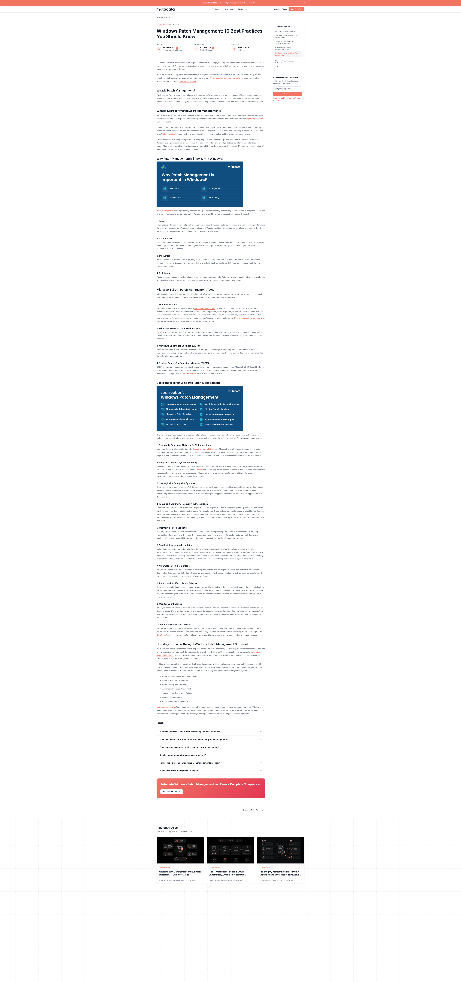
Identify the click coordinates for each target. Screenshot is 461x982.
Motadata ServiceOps (166, 707)
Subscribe (287, 94)
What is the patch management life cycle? (179, 770)
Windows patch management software (226, 78)
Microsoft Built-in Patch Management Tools (283, 48)
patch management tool (204, 308)
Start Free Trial (297, 9)
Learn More (252, 3)
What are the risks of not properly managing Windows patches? (190, 731)
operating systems (255, 118)
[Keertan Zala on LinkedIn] (213, 48)
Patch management (165, 211)
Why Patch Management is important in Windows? (284, 42)
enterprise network (187, 81)
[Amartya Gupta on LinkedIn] (177, 48)
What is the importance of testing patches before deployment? (189, 747)
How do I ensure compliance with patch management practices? (190, 763)
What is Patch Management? (285, 31)
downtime (161, 635)
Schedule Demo (280, 9)
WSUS (159, 332)
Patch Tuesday (168, 134)
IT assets (198, 470)
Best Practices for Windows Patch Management (287, 54)
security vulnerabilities (204, 449)
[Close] (304, 2)
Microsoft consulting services (247, 318)
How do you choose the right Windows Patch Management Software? (285, 61)
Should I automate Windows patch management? (183, 755)
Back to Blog (164, 17)
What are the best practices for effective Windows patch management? (194, 739)
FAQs (277, 67)
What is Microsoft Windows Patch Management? (287, 36)
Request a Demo (170, 792)
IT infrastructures (188, 373)
